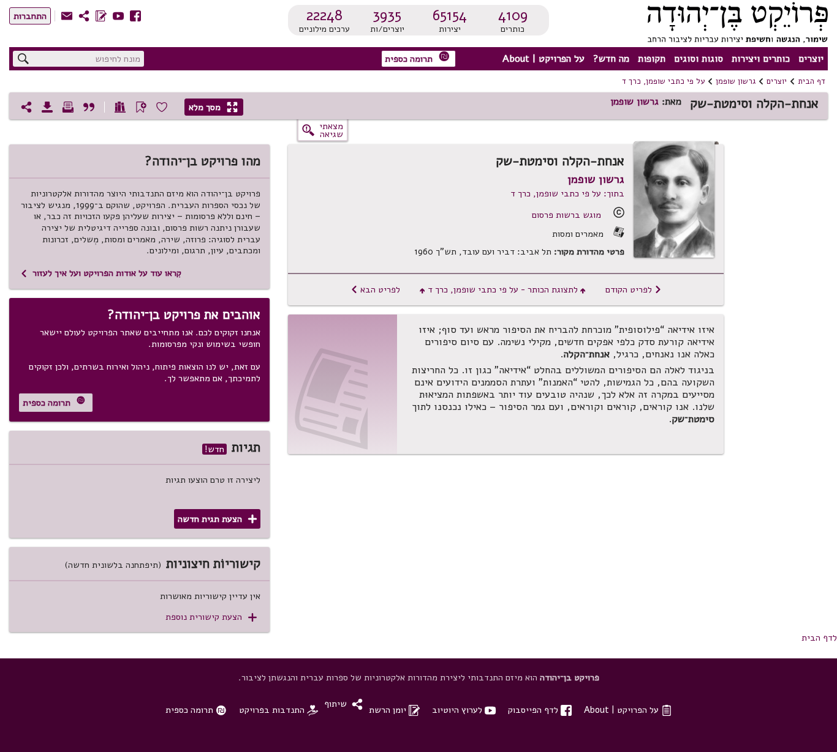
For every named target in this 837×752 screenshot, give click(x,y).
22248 (324, 15)
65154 (450, 15)
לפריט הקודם (633, 289)
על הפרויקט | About (543, 58)
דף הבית (811, 81)
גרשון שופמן (736, 81)
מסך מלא (213, 107)
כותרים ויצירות (761, 58)
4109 (513, 15)
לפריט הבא (375, 289)
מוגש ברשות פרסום (566, 215)
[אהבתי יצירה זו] (162, 107)
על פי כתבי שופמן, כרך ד (663, 81)
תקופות (651, 58)
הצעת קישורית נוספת (211, 617)
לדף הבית (819, 637)
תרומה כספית (417, 58)
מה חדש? (611, 58)
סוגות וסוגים (698, 58)
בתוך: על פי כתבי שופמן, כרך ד (567, 193)
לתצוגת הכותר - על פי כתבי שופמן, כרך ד (503, 289)
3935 (387, 15)
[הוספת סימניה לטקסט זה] (141, 107)
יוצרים (811, 58)
